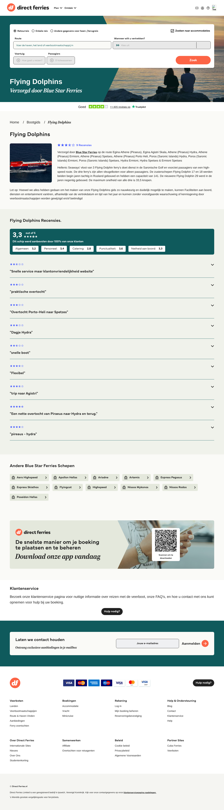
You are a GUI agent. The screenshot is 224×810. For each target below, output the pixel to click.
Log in (118, 706)
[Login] (202, 8)
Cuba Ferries (174, 745)
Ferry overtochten (19, 725)
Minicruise (67, 715)
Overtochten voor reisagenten (78, 750)
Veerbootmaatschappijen (23, 711)
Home (14, 122)
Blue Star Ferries (86, 152)
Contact (171, 711)
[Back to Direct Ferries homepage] (28, 7)
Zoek (193, 60)
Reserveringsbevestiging (128, 715)
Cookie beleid (122, 745)
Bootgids (33, 122)
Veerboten (172, 750)
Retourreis (23, 30)
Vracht (65, 711)
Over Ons (15, 755)
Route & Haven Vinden (22, 715)
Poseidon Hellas (27, 497)
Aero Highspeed (27, 477)
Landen (14, 706)
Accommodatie (70, 706)
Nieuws (14, 750)
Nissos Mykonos (138, 487)
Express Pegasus (171, 477)
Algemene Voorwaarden (128, 755)
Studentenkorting (19, 760)
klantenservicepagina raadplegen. (140, 792)
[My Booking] (196, 7)
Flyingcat (65, 487)
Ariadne (103, 477)
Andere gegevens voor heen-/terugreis (76, 30)
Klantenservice (175, 715)
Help (169, 720)
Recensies (84, 145)
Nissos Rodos (178, 487)
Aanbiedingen (17, 720)
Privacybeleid (122, 750)
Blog (169, 706)
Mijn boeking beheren (126, 711)
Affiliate (66, 745)
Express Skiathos (27, 487)
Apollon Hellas (68, 477)
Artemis (134, 477)
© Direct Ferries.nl (18, 786)
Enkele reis (42, 30)
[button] (112, 268)
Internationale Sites (20, 745)
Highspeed (100, 487)
